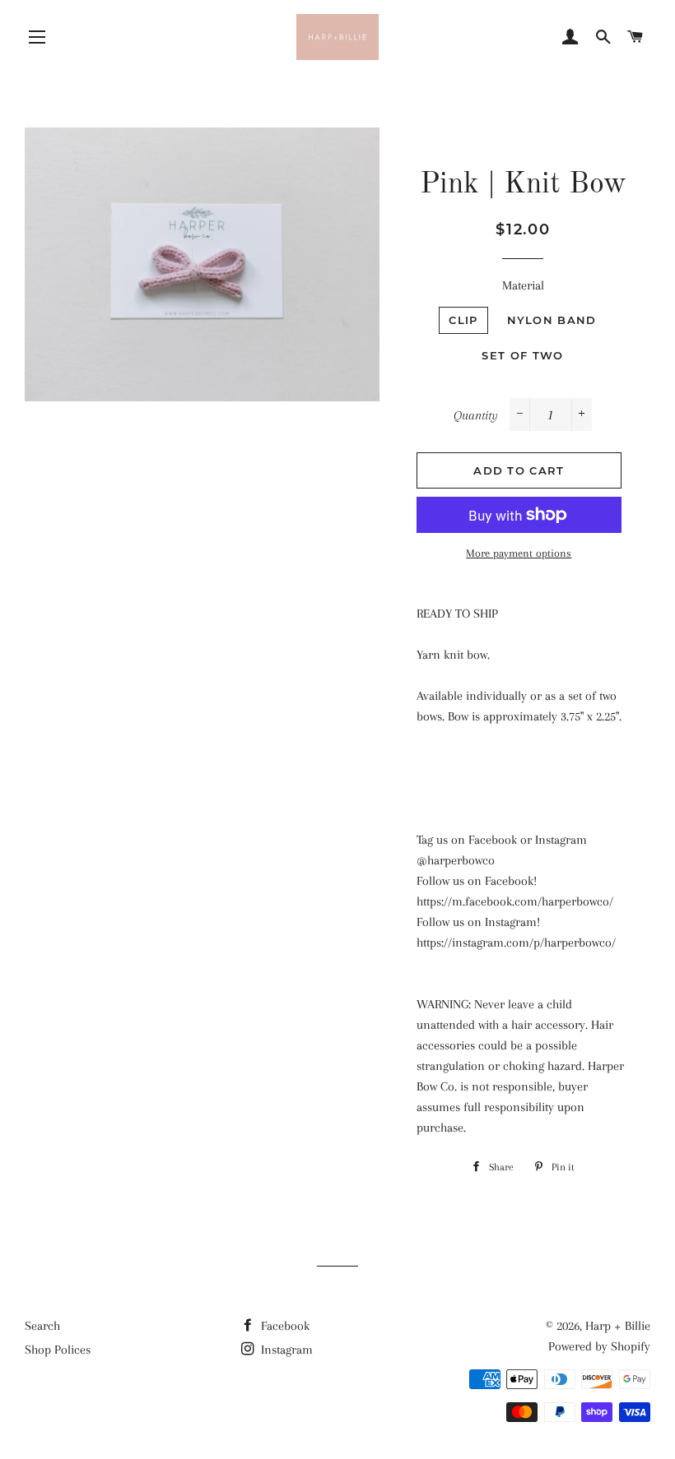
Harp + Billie (617, 1325)
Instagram (285, 1349)
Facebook (284, 1325)
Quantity (476, 415)
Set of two (522, 355)
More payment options (518, 553)
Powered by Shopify (599, 1346)
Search (42, 1325)
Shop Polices (58, 1349)
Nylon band (552, 320)
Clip (463, 320)
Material (523, 285)
